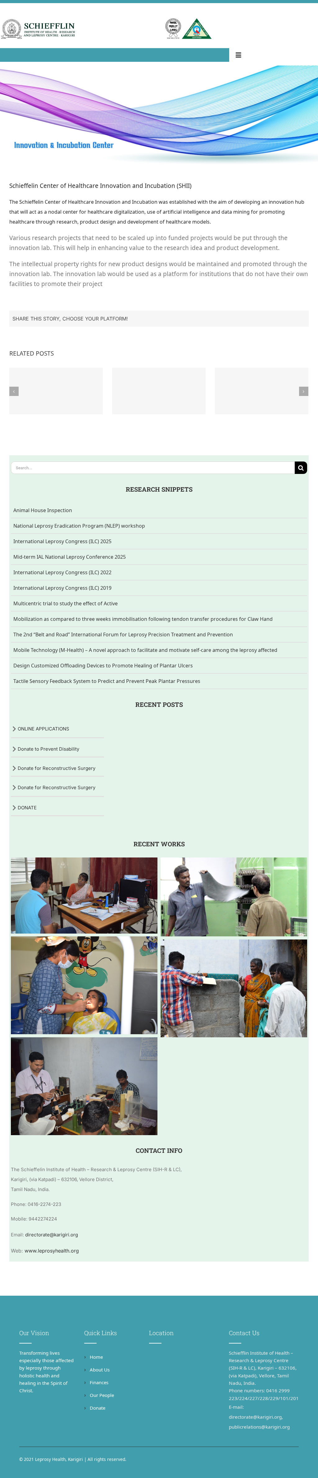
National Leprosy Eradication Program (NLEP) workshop (79, 525)
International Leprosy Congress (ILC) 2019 (62, 587)
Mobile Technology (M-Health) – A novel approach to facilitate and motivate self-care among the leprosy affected (145, 650)
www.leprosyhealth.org (52, 1251)
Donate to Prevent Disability (48, 749)
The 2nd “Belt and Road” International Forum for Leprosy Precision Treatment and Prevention (123, 634)
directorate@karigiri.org (51, 1235)
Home (96, 1357)
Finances (98, 1382)
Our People (101, 1395)
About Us (99, 1370)
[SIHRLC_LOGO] (38, 21)
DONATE (27, 808)
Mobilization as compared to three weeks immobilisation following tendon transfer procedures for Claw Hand (143, 619)
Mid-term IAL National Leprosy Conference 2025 (69, 556)
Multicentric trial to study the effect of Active (65, 603)
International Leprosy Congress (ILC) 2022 (62, 572)
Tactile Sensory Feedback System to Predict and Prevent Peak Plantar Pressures (106, 681)
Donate (97, 1408)
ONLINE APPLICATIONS (43, 729)
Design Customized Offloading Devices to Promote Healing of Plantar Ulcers (103, 665)
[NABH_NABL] (188, 21)
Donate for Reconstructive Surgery (56, 768)
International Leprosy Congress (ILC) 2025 (62, 541)
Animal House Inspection (42, 510)
